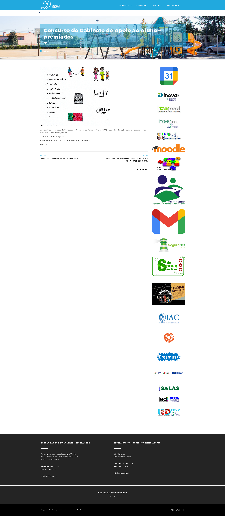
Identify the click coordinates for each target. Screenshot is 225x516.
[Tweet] (140, 170)
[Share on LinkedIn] (146, 170)
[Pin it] (143, 170)
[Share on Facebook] (137, 170)
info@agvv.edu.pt (48, 476)
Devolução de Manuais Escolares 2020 (59, 158)
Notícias (156, 5)
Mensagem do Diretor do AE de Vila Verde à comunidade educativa (126, 159)
